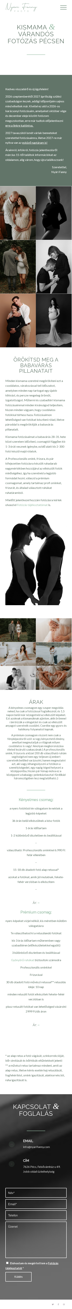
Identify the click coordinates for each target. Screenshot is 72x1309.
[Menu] (61, 7)
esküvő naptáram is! (34, 142)
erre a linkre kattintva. (19, 125)
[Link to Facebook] (58, 1304)
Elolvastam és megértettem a (31, 1266)
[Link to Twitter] (53, 1304)
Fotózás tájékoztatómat (32, 505)
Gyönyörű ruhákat (22, 960)
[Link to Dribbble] (64, 1304)
